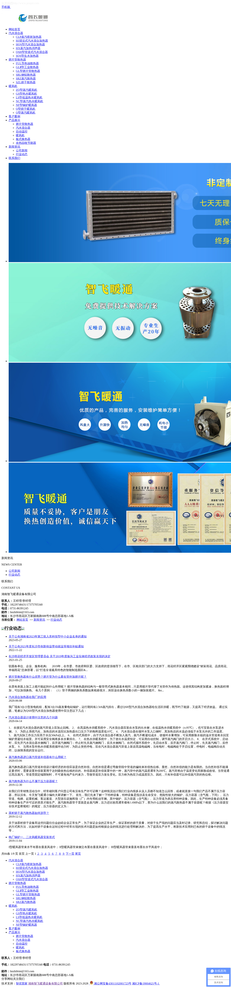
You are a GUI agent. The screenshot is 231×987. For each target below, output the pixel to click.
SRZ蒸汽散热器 (26, 78)
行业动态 (21, 154)
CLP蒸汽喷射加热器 (29, 36)
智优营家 (21, 983)
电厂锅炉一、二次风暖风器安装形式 (32, 837)
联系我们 (14, 158)
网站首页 (14, 29)
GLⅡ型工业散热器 (27, 67)
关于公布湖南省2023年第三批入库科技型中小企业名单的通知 (48, 636)
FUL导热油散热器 (27, 63)
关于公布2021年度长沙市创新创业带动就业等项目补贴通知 (46, 646)
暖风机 (13, 86)
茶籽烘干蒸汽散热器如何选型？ (29, 812)
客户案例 (14, 116)
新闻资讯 (14, 146)
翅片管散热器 (17, 59)
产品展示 (14, 120)
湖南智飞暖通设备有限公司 (45, 983)
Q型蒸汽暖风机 (25, 112)
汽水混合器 (16, 33)
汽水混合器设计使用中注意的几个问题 (33, 717)
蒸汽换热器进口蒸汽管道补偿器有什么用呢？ (37, 757)
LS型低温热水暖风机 (29, 97)
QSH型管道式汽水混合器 (32, 52)
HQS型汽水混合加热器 (30, 44)
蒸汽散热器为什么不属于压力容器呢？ (33, 781)
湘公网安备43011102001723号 (112, 983)
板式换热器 (23, 139)
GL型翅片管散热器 (28, 70)
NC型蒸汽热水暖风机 (29, 101)
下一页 (70, 853)
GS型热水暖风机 (26, 93)
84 (5, 853)
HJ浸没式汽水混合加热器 (32, 40)
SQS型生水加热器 (27, 55)
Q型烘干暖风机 (25, 108)
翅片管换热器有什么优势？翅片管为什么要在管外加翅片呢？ (48, 676)
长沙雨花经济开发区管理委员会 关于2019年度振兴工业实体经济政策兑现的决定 (59, 656)
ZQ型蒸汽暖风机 (26, 89)
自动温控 (21, 131)
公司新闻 (21, 150)
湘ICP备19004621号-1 (146, 983)
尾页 (78, 853)
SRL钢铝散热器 (26, 74)
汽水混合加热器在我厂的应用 (27, 697)
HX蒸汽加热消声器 (28, 48)
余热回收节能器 (26, 142)
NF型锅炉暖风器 (26, 105)
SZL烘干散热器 (26, 82)
